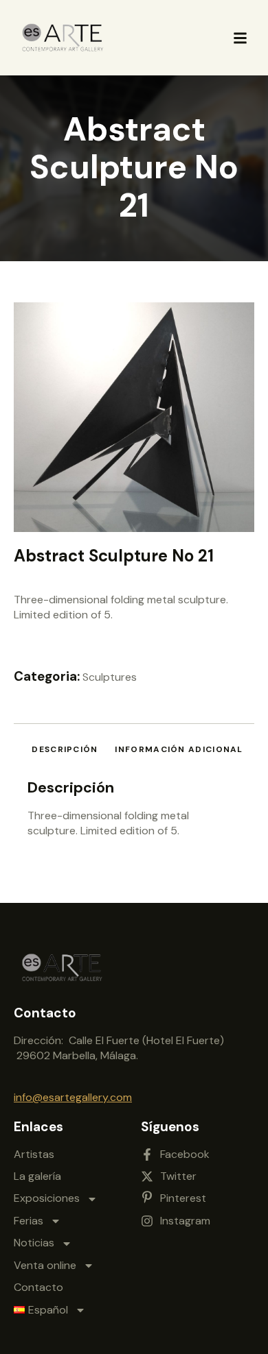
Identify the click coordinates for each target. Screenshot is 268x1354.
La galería (37, 1176)
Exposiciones (47, 1198)
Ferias (28, 1220)
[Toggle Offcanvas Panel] (240, 38)
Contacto (38, 1287)
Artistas (34, 1154)
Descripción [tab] (65, 749)
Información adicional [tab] (179, 749)
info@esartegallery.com (73, 1097)
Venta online (45, 1265)
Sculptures (109, 677)
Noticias (34, 1242)
